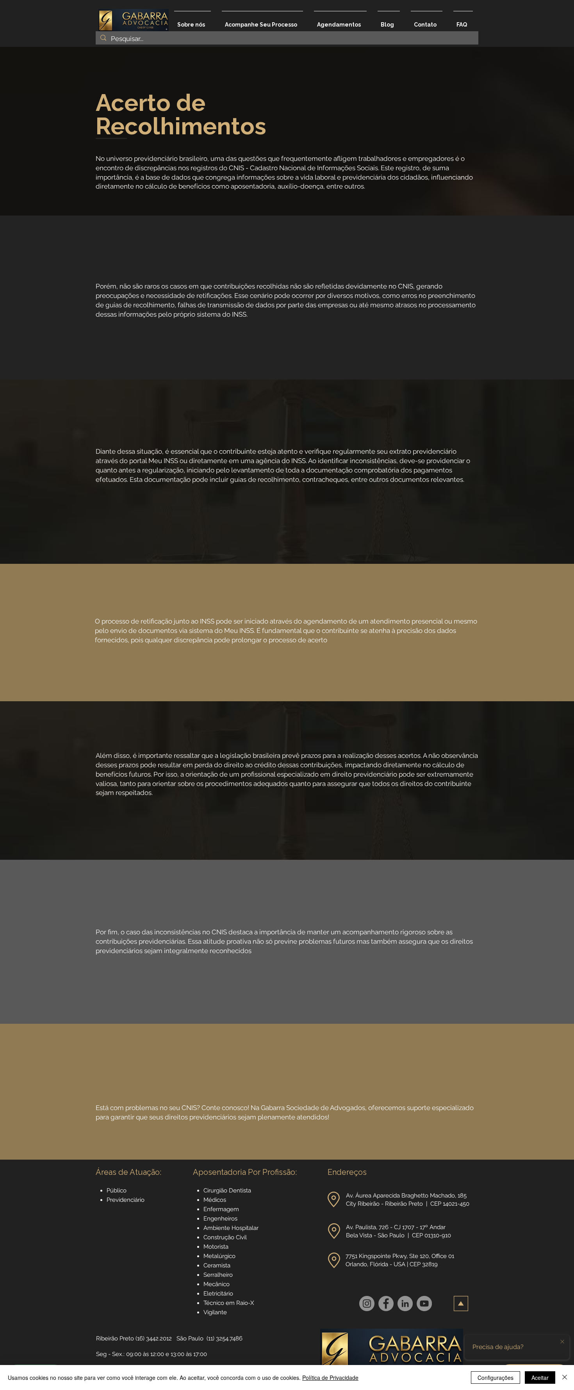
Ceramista (216, 1265)
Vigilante (215, 1312)
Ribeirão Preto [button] (115, 1338)
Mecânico (216, 1284)
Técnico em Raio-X (228, 1302)
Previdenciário (125, 1199)
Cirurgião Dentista (227, 1190)
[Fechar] (564, 1377)
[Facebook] (386, 1303)
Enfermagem (221, 1209)
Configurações (495, 1377)
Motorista (215, 1246)
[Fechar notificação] (562, 1341)
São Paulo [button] (189, 1338)
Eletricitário (218, 1293)
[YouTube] (424, 1303)
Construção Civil (225, 1237)
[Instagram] (366, 1303)
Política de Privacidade (330, 1377)
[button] (334, 1199)
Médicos (214, 1199)
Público (117, 1190)
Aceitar (540, 1377)
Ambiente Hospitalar (230, 1227)
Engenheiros (220, 1218)
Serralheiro (218, 1274)
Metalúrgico (219, 1256)
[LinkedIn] (405, 1303)
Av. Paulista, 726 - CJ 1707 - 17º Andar (396, 1227)
